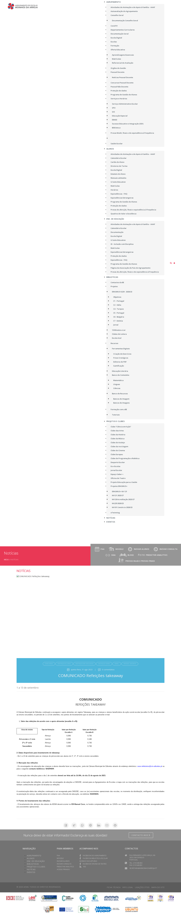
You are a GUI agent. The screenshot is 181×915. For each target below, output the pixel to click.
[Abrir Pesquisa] (171, 263)
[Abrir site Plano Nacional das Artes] (83, 898)
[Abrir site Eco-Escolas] (95, 898)
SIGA (113, 555)
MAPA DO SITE (157, 887)
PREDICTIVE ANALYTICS (156, 555)
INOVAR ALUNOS (141, 549)
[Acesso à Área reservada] (174, 263)
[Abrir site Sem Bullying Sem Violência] (49, 909)
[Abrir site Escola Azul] (111, 898)
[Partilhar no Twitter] (74, 825)
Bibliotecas (33, 864)
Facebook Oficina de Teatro (95, 864)
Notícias (31, 869)
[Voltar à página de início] (25, 6)
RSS (84, 867)
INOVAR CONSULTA (168, 549)
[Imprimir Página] (115, 825)
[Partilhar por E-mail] (107, 825)
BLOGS (131, 555)
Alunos (30, 858)
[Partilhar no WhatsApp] (82, 825)
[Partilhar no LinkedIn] (98, 825)
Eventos (31, 872)
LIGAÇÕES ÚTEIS (142, 887)
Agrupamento (34, 855)
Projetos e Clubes (36, 866)
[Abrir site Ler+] (33, 898)
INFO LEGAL (127, 887)
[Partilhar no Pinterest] (90, 825)
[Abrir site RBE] (15, 898)
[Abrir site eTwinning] (150, 898)
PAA (102, 549)
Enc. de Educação (36, 861)
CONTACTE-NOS (140, 835)
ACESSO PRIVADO (63, 869)
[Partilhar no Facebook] (66, 825)
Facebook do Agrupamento (94, 855)
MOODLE (119, 549)
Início (6, 559)
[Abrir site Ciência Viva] (67, 898)
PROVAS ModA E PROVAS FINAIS (140, 561)
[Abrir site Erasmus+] (133, 898)
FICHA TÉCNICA (113, 887)
